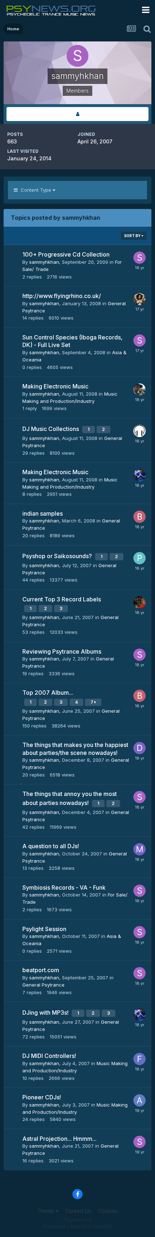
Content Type (35, 190)
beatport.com (40, 970)
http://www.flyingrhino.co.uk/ (61, 295)
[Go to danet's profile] (139, 389)
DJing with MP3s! (46, 1012)
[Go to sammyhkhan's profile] (139, 258)
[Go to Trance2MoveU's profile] (139, 602)
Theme (46, 1211)
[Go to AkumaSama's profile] (139, 1100)
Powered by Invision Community (77, 1226)
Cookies (108, 1211)
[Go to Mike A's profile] (139, 849)
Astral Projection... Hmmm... (59, 1138)
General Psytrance (43, 985)
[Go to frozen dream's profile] (139, 475)
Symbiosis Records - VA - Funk (64, 887)
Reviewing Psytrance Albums (61, 651)
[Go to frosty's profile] (139, 1059)
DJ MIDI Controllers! (49, 1055)
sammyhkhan (44, 262)
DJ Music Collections (51, 428)
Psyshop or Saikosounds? (57, 556)
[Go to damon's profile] (139, 748)
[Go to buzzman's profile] (139, 517)
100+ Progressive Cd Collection (66, 254)
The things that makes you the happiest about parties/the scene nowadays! (75, 748)
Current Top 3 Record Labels (61, 599)
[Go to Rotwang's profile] (139, 299)
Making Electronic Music (55, 386)
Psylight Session (44, 929)
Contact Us (78, 1211)
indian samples (42, 513)
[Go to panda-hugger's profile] (139, 558)
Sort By (132, 235)
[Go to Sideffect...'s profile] (139, 431)
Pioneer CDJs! (41, 1097)
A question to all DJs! (50, 846)
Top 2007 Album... (47, 692)
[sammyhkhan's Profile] (77, 114)
